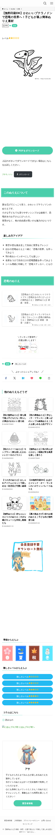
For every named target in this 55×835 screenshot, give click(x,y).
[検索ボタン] (45, 3)
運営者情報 (8, 820)
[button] (6, 378)
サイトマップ (27, 824)
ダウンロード (24, 174)
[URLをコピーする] (49, 378)
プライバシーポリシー (31, 820)
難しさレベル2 (20, 364)
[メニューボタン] (51, 3)
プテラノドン (7, 174)
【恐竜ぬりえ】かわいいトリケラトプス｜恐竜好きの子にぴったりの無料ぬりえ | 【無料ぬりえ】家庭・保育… (35, 298)
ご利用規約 (18, 820)
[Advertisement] (27, 113)
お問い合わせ (46, 820)
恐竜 (14, 25)
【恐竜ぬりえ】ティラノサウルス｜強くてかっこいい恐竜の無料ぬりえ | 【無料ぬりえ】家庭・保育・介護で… (35, 318)
